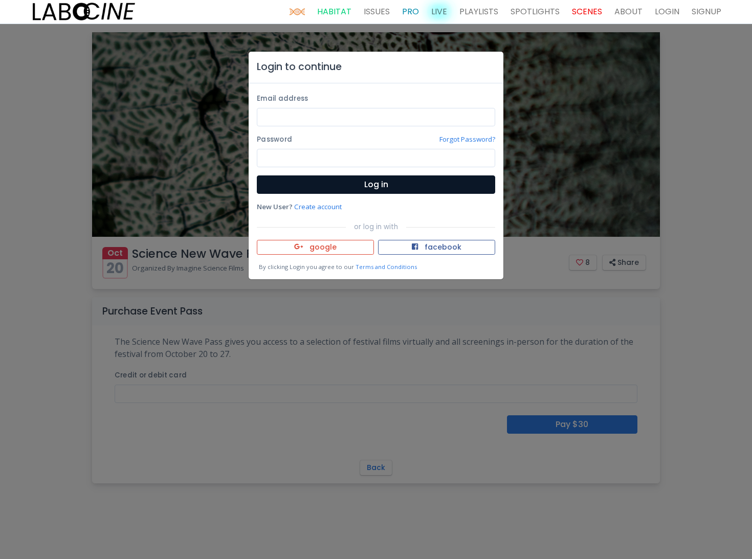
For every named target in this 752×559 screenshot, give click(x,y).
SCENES (587, 11)
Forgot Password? (467, 139)
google (322, 247)
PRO (410, 11)
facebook (442, 247)
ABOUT (628, 11)
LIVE (439, 11)
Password (274, 139)
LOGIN (667, 11)
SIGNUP (706, 11)
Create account (318, 206)
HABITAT (334, 11)
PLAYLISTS (478, 11)
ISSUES (377, 11)
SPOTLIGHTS (535, 11)
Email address (282, 98)
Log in (376, 184)
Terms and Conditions (386, 267)
